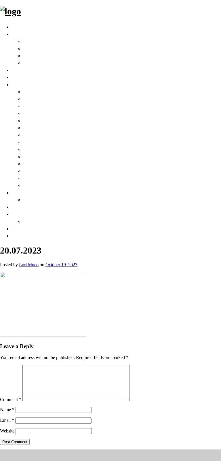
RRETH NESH (28, 33)
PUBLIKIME (37, 221)
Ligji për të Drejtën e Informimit (64, 91)
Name (7, 409)
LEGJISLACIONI (31, 69)
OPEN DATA (27, 77)
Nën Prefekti (39, 55)
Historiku (35, 41)
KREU (19, 26)
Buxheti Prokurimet (49, 178)
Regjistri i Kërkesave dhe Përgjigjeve (70, 113)
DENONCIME (28, 235)
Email (7, 420)
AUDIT (31, 120)
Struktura (36, 62)
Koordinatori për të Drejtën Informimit (74, 105)
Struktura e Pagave (48, 163)
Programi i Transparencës (57, 142)
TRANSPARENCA (33, 84)
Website (7, 430)
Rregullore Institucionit (54, 134)
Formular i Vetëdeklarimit (57, 185)
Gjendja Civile (40, 199)
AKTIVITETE (27, 214)
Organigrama (40, 156)
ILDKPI (31, 170)
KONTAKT (25, 228)
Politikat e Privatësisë (51, 127)
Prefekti (33, 48)
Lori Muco (29, 264)
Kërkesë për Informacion (55, 98)
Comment (10, 399)
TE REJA (22, 206)
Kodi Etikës (37, 149)
